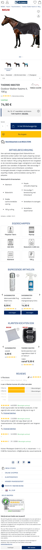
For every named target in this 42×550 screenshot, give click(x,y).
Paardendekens (16, 7)
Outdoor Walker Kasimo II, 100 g (31, 7)
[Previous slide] (2, 67)
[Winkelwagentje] (39, 2)
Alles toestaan (31, 547)
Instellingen (10, 547)
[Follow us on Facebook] (18, 462)
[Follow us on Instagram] (13, 462)
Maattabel (9, 75)
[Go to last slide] (2, 294)
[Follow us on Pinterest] (24, 462)
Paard (8, 7)
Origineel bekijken (9, 413)
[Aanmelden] (7, 2)
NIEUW (3, 7)
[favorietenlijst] (34, 2)
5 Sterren (3, 388)
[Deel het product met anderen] (38, 16)
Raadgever (33, 75)
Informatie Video (21, 75)
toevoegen (12, 312)
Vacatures (12, 485)
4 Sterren (3, 391)
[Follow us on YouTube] (29, 462)
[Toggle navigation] (2, 2)
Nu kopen (22, 134)
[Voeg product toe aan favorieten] (38, 11)
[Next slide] (39, 67)
